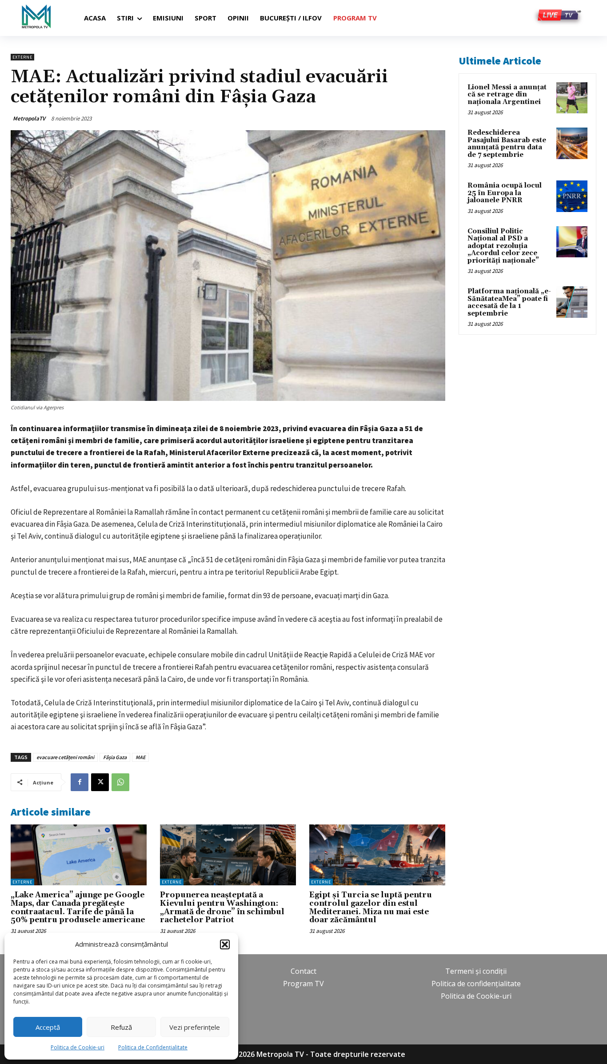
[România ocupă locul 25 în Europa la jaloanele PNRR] (571, 196)
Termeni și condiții (476, 971)
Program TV (303, 983)
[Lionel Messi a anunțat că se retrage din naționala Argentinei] (571, 97)
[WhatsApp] (120, 782)
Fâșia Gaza (115, 757)
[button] (224, 944)
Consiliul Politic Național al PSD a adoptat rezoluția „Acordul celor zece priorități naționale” (503, 246)
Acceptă (48, 1027)
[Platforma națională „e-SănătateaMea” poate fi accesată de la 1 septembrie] (571, 301)
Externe (22, 57)
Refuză (121, 1027)
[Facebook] (79, 782)
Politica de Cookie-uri (77, 1047)
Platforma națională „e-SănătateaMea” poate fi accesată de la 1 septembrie (509, 302)
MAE (140, 757)
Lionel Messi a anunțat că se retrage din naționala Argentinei (507, 94)
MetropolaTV (29, 118)
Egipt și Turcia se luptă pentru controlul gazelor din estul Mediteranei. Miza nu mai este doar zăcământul (370, 907)
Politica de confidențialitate (476, 983)
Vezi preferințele (194, 1027)
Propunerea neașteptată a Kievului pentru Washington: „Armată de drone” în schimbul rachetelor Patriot (222, 907)
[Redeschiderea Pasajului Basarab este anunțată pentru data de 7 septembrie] (571, 143)
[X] (100, 782)
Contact (303, 971)
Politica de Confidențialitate (153, 1047)
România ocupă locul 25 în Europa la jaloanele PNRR (504, 192)
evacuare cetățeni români (65, 757)
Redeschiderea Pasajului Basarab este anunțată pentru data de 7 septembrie (506, 143)
